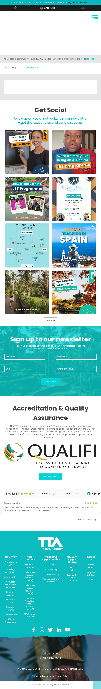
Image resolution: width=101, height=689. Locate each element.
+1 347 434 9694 (50, 658)
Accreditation (10, 577)
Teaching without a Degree (51, 580)
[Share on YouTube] (67, 629)
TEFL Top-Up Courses (30, 615)
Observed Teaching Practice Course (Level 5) (29, 604)
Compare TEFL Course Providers (10, 585)
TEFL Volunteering (51, 574)
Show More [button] (50, 320)
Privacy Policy (62, 676)
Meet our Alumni (10, 593)
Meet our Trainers (10, 601)
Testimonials (10, 614)
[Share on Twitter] (50, 629)
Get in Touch (91, 566)
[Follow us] (59, 629)
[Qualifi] (50, 456)
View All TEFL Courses (30, 566)
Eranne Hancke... (12, 503)
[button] (27, 152)
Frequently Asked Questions (72, 578)
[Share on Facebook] (33, 629)
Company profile (10, 608)
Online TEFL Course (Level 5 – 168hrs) (30, 589)
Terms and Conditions (43, 676)
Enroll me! (92, 59)
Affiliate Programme (10, 620)
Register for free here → (78, 2)
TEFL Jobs (51, 564)
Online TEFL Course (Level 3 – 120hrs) (30, 576)
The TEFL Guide (72, 569)
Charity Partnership (10, 571)
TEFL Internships (51, 569)
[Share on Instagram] (42, 629)
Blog (14, 67)
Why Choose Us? (11, 563)
